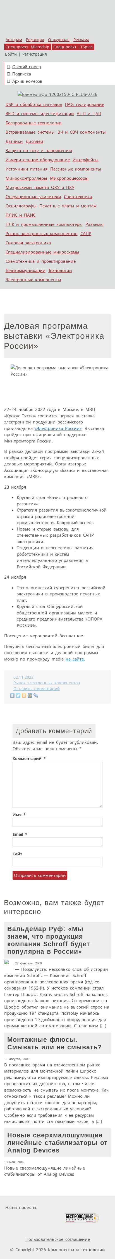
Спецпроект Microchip (27, 46)
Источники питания (26, 169)
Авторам (14, 39)
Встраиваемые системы (30, 132)
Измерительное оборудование (38, 159)
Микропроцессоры (69, 178)
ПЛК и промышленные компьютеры (44, 224)
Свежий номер (26, 66)
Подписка (21, 74)
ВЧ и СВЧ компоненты (82, 132)
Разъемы (94, 224)
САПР (85, 233)
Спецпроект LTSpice (73, 46)
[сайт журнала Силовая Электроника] (57, 1207)
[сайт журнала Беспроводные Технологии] (81, 1218)
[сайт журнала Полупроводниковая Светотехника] (38, 1218)
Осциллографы (21, 206)
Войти (11, 54)
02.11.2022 (23, 677)
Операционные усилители (33, 196)
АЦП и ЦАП (89, 113)
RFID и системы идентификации (40, 113)
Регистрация (34, 54)
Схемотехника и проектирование (41, 261)
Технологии (60, 270)
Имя (19, 814)
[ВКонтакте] (12, 695)
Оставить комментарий (36, 688)
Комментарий (29, 758)
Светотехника (78, 196)
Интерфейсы (86, 159)
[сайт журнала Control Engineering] (20, 1228)
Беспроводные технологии (34, 123)
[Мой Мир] (30, 695)
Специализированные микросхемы (42, 252)
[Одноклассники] (24, 695)
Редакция (35, 39)
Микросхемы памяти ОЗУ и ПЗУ (40, 187)
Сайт (17, 853)
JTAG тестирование (84, 104)
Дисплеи (34, 141)
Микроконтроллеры (26, 178)
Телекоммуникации (25, 270)
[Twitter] (18, 695)
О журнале (59, 39)
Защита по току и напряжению (39, 150)
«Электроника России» (58, 428)
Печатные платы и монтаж (68, 206)
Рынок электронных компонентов (42, 233)
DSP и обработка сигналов (34, 104)
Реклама (81, 39)
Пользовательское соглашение (57, 1239)
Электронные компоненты (33, 279)
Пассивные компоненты (75, 169)
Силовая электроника (28, 242)
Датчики (14, 141)
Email (20, 834)
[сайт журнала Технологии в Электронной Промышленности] (93, 1207)
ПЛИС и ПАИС (20, 215)
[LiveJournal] (36, 695)
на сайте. (75, 659)
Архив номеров (27, 81)
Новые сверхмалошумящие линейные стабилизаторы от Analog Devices (55, 1154)
